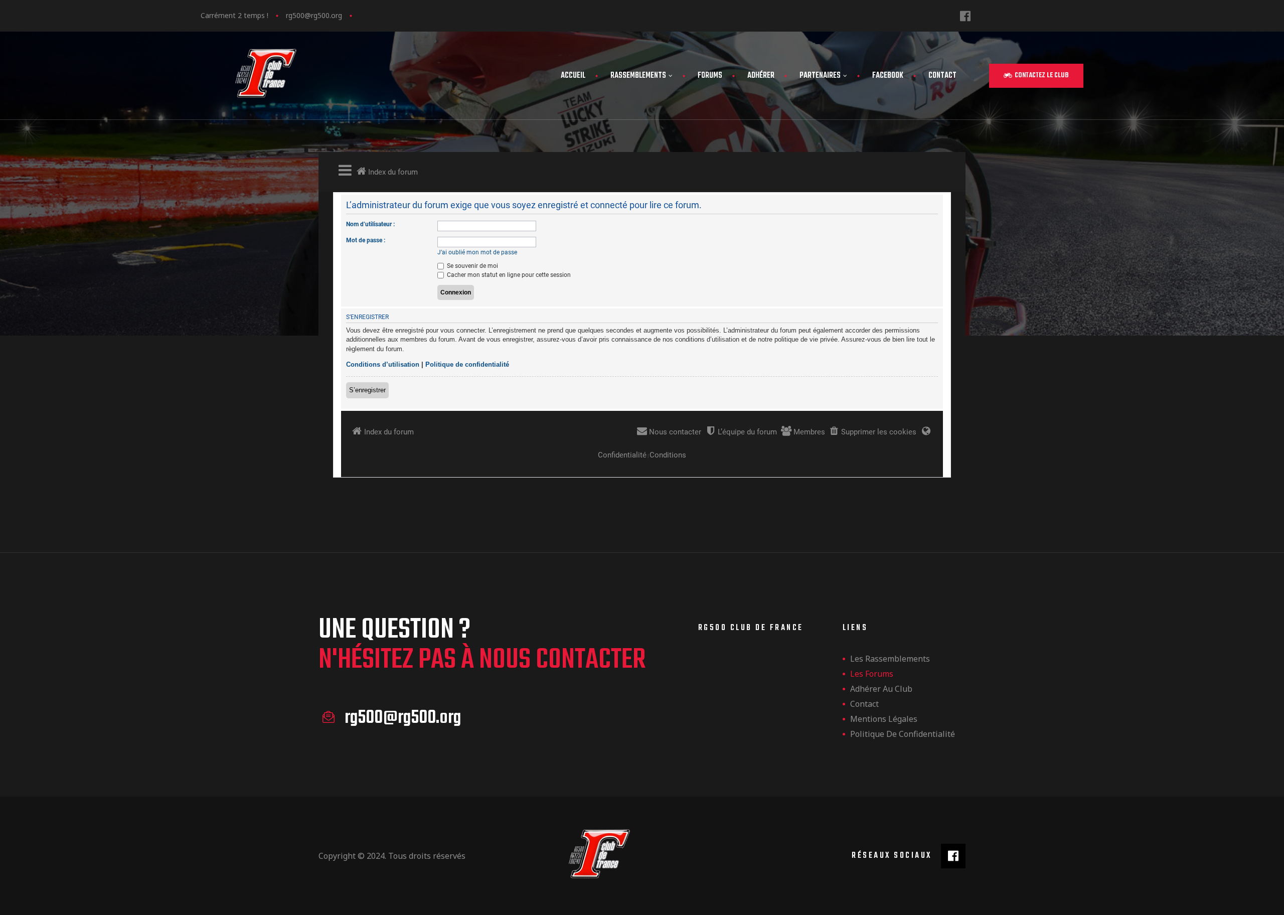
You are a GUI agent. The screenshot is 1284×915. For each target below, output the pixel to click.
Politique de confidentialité (902, 733)
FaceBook (887, 75)
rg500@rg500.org (314, 15)
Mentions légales (883, 718)
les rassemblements (890, 658)
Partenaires (820, 75)
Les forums (871, 673)
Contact (942, 75)
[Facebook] (965, 16)
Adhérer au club (881, 688)
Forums (710, 75)
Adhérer (760, 75)
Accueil (573, 75)
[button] (1036, 76)
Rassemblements (638, 75)
